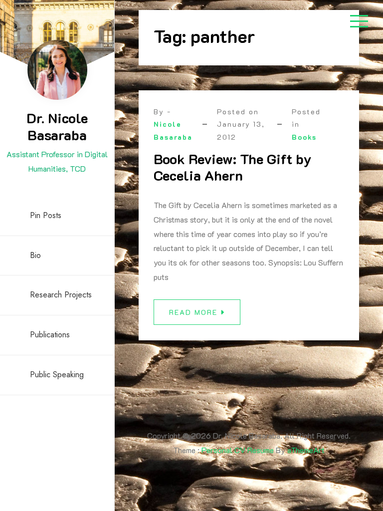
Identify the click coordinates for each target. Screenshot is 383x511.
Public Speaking (57, 374)
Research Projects (61, 294)
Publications (50, 334)
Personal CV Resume (237, 450)
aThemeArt (306, 450)
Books (304, 137)
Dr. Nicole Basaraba (57, 126)
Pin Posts (45, 215)
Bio (35, 255)
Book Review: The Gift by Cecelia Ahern (232, 167)
